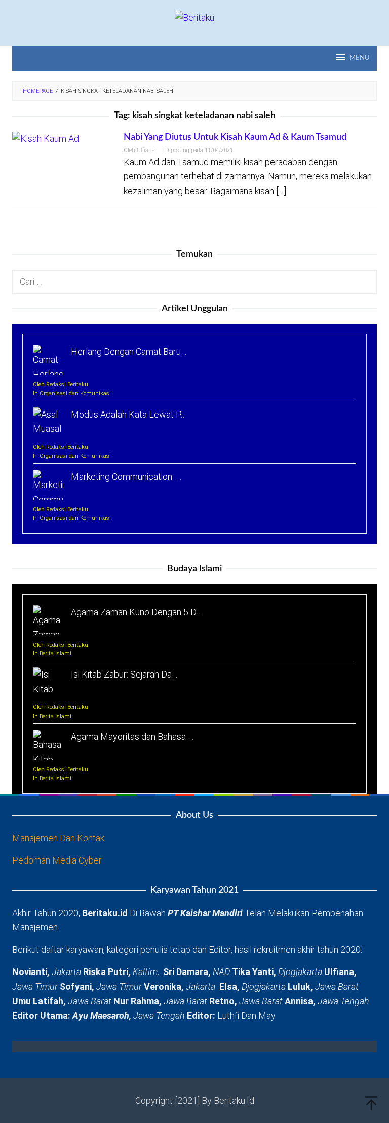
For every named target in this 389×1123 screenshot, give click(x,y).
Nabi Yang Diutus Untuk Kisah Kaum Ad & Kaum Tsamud (235, 137)
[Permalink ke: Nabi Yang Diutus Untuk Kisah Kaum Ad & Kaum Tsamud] (45, 138)
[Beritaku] (194, 17)
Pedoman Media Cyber (57, 860)
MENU (359, 58)
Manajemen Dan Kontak (58, 838)
